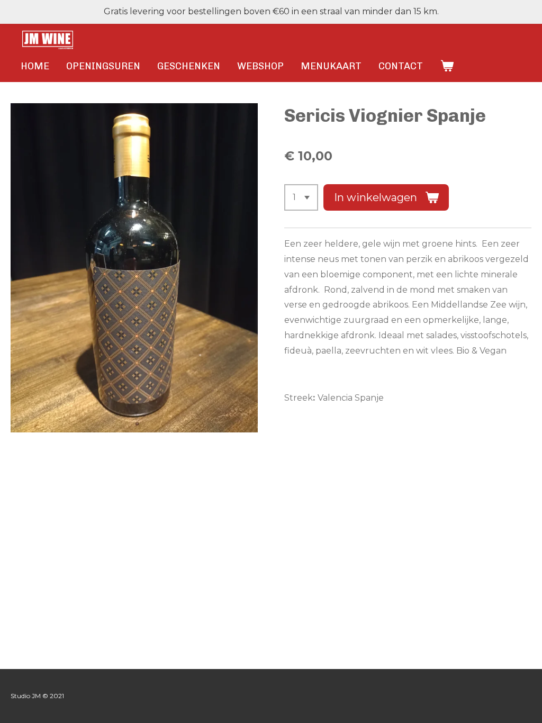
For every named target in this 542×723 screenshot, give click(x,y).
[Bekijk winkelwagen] (446, 66)
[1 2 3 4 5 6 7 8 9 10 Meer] (301, 197)
